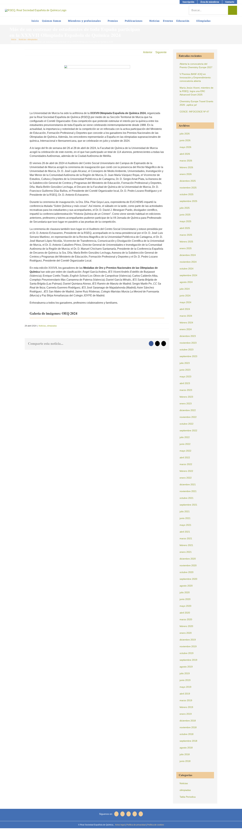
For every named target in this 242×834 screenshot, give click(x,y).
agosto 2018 (186, 747)
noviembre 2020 (188, 565)
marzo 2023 (186, 390)
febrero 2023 (186, 396)
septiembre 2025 (188, 201)
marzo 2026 (186, 160)
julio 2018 (185, 754)
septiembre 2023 (188, 356)
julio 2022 (185, 437)
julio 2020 (185, 592)
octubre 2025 (186, 194)
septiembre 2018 (188, 741)
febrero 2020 (186, 626)
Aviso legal (120, 825)
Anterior (147, 52)
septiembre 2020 (188, 579)
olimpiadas (52, 326)
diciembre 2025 (188, 181)
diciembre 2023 (188, 336)
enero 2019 (186, 714)
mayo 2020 (185, 606)
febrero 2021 (186, 545)
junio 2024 (185, 295)
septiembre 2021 (188, 504)
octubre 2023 (186, 349)
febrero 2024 (186, 322)
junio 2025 (185, 214)
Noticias (42, 326)
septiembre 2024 (188, 275)
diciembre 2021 (188, 484)
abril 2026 (185, 154)
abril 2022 (185, 457)
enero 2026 (186, 174)
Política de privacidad (136, 825)
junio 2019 (185, 680)
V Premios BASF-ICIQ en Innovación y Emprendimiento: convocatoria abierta (195, 77)
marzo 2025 (186, 235)
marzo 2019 (186, 700)
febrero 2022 (186, 471)
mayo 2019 (185, 687)
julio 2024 (185, 288)
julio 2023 (185, 363)
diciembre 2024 (188, 255)
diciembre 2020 (188, 558)
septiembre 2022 (188, 430)
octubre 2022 (186, 423)
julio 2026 (185, 133)
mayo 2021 (185, 525)
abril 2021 (185, 531)
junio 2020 (185, 599)
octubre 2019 (186, 653)
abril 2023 (185, 383)
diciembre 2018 (188, 720)
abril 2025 (185, 228)
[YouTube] (128, 813)
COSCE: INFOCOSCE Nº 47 (194, 111)
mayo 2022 (185, 450)
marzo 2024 (186, 315)
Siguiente (161, 52)
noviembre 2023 (188, 342)
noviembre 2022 (188, 417)
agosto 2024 (186, 282)
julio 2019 (185, 673)
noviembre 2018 (188, 727)
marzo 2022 (186, 464)
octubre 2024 (186, 268)
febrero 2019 (186, 707)
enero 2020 (186, 633)
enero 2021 (186, 552)
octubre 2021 (186, 498)
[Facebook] (116, 813)
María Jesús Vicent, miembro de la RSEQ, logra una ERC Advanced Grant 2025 (196, 91)
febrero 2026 (186, 167)
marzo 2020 (186, 619)
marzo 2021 (186, 538)
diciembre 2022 (188, 410)
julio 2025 (185, 208)
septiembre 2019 (188, 660)
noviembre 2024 (188, 262)
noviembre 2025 (188, 187)
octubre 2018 (186, 734)
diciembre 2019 (188, 639)
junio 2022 (185, 444)
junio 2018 (185, 761)
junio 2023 (185, 369)
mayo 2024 (185, 302)
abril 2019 (185, 693)
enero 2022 (186, 477)
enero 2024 (186, 329)
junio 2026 (185, 140)
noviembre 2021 (188, 491)
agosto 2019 (186, 666)
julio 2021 (185, 511)
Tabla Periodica (188, 796)
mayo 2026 (185, 147)
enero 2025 (186, 248)
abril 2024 (185, 309)
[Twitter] (122, 813)
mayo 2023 (185, 376)
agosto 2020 (186, 585)
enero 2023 (186, 403)
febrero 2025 (186, 241)
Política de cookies (155, 825)
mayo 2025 (185, 221)
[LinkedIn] (135, 813)
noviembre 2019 (188, 646)
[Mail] (141, 813)
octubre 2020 (186, 572)
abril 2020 (185, 612)
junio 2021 (185, 518)
